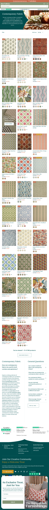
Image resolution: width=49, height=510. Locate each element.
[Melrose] (5, 59)
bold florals (10, 381)
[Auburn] (25, 106)
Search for (6, 6)
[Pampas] (20, 202)
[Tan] (25, 345)
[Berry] (23, 59)
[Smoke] (36, 177)
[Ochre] (20, 59)
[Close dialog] (46, 477)
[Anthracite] (7, 226)
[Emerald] (3, 226)
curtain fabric (12, 390)
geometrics (5, 383)
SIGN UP (13, 502)
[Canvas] (9, 226)
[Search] (47, 6)
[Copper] (40, 59)
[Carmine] (18, 130)
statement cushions (7, 400)
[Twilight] (20, 106)
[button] (44, 4)
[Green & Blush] (34, 227)
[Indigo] (36, 154)
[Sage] (25, 59)
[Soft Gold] (23, 275)
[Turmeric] (7, 59)
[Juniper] (20, 130)
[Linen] (20, 226)
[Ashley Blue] (18, 202)
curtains (8, 20)
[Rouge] (5, 178)
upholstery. (17, 20)
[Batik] (23, 130)
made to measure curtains (11, 408)
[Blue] (38, 59)
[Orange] (34, 154)
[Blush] (25, 130)
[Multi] (3, 178)
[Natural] (36, 202)
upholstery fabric (16, 392)
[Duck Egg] (18, 59)
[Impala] (9, 59)
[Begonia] (18, 345)
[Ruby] (18, 177)
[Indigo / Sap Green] (3, 83)
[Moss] (23, 226)
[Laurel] (18, 106)
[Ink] (3, 59)
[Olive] (34, 202)
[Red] (34, 59)
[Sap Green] (18, 275)
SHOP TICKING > (9, 123)
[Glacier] (23, 345)
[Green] (36, 59)
